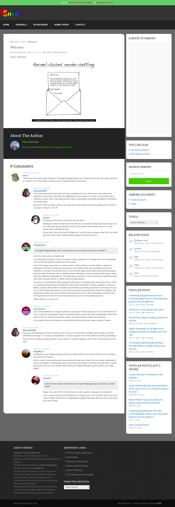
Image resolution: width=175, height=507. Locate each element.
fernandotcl (39, 309)
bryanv (46, 218)
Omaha (137, 248)
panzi (25, 175)
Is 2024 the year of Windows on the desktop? (146, 376)
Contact (80, 24)
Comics (23, 42)
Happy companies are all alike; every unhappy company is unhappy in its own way (148, 331)
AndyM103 (38, 351)
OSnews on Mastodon (76, 461)
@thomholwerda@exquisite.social (58, 147)
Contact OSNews (74, 470)
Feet (136, 273)
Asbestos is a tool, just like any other (146, 309)
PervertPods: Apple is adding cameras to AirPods (148, 319)
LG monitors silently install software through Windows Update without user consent (147, 346)
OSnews (17, 503)
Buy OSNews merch (140, 154)
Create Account (138, 200)
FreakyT (47, 378)
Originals (21, 24)
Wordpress (39, 468)
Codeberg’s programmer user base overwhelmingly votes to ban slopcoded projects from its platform (148, 298)
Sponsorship (40, 24)
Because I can (141, 240)
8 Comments (61, 52)
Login (133, 204)
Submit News (61, 24)
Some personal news (139, 425)
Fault (136, 265)
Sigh (136, 257)
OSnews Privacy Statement (27, 453)
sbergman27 (40, 245)
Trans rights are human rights (80, 474)
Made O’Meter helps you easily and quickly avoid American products (145, 401)
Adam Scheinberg (48, 465)
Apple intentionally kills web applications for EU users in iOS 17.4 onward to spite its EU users (149, 388)
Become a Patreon (140, 150)
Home (6, 24)
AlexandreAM (40, 191)
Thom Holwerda (19, 52)
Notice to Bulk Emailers (77, 466)
